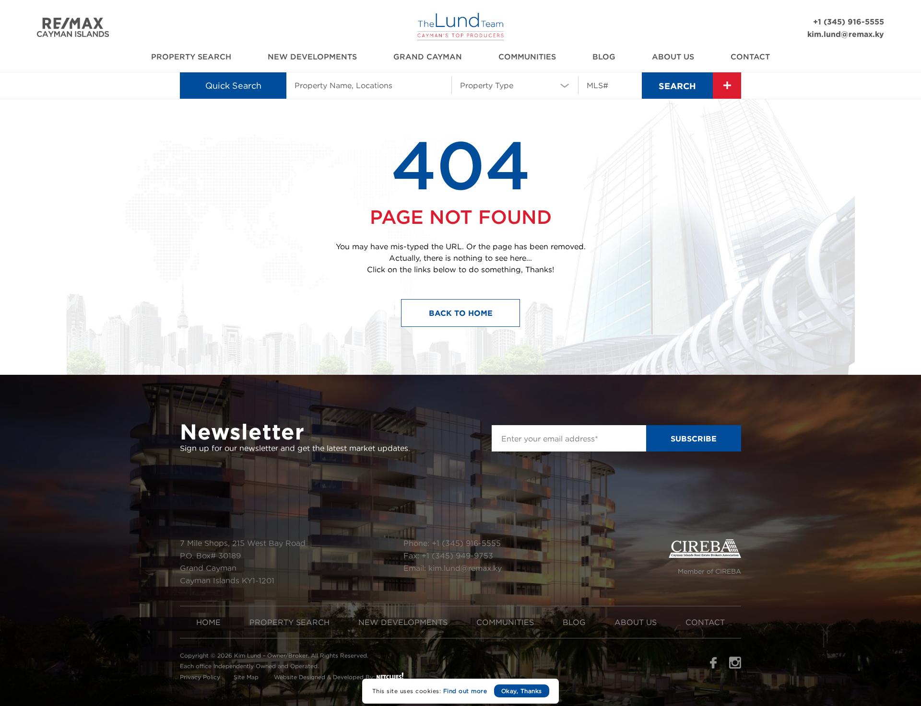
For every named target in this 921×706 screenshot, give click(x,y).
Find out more (465, 691)
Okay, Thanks (521, 691)
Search (677, 86)
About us (673, 56)
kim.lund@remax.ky (845, 34)
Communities (527, 56)
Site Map (246, 677)
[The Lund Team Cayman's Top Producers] (460, 37)
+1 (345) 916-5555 (848, 21)
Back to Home (461, 313)
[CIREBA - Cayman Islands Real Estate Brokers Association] (705, 555)
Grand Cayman (427, 56)
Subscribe (694, 438)
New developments (312, 56)
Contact (750, 56)
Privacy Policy (200, 677)
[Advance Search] (727, 85)
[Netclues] (390, 675)
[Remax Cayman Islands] (73, 34)
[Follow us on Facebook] (713, 665)
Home (208, 622)
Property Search (191, 56)
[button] (515, 84)
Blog (603, 56)
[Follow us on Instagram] (735, 665)
